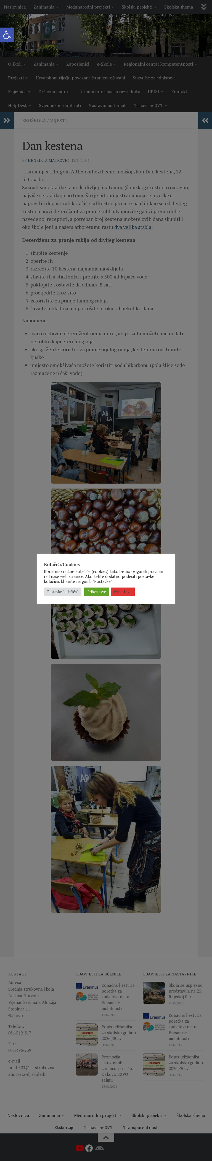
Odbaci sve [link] (122, 591)
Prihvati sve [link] (97, 591)
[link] (7, 35)
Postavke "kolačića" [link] (62, 591)
